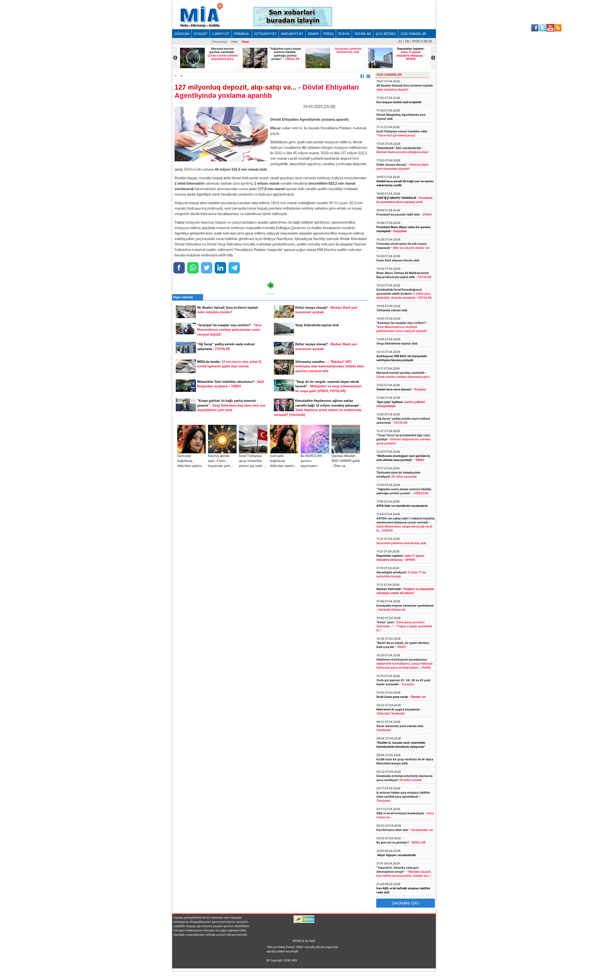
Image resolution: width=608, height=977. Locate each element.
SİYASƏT (201, 34)
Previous (175, 57)
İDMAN (313, 34)
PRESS (328, 34)
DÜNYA (344, 34)
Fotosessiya (219, 41)
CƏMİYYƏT (220, 34)
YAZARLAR (362, 34)
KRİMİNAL (242, 34)
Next (433, 57)
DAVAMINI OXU (405, 903)
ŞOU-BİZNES (385, 34)
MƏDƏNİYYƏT (292, 34)
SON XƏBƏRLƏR (413, 34)
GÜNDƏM (181, 34)
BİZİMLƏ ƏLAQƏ (304, 941)
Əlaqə (245, 41)
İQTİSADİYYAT (265, 34)
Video (234, 41)
